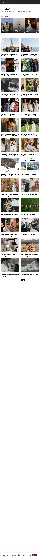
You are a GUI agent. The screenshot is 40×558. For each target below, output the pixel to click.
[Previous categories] (36, 16)
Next (23, 280)
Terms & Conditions (11, 555)
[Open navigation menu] (37, 2)
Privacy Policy (24, 554)
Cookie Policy (4, 555)
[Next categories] (38, 16)
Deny (30, 555)
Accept (34, 555)
